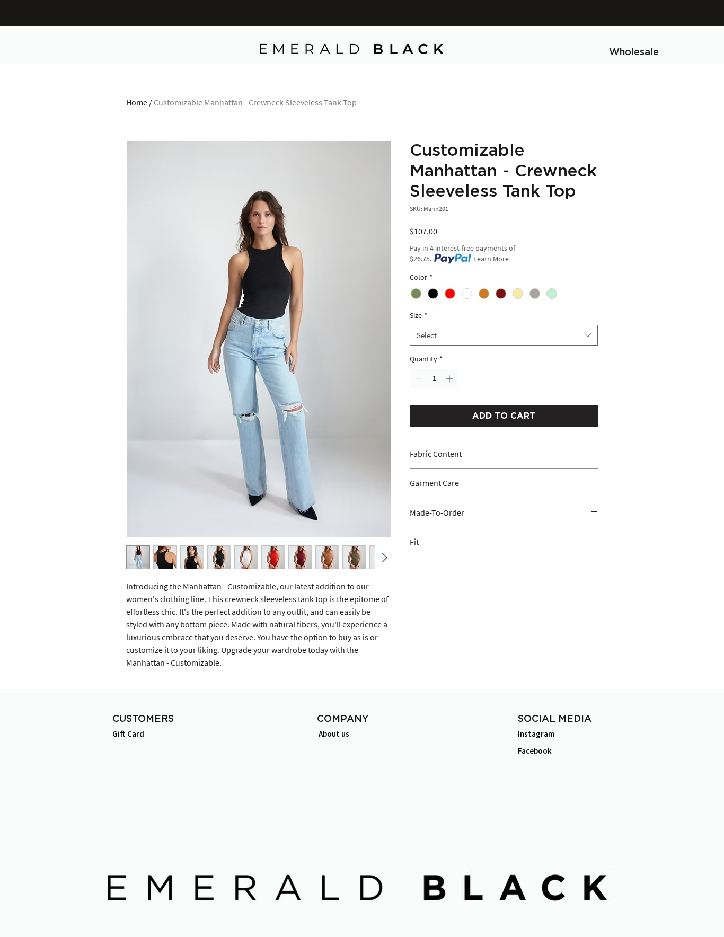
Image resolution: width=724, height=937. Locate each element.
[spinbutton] (434, 378)
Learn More (491, 258)
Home (136, 102)
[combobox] (504, 335)
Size (418, 315)
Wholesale (634, 52)
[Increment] (450, 378)
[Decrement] (418, 378)
